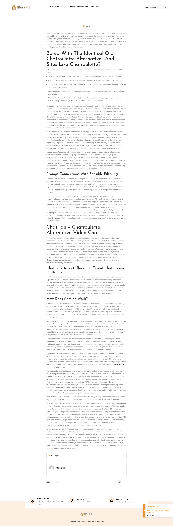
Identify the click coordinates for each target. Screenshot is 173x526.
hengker (87, 26)
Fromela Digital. (98, 521)
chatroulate (119, 364)
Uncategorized (56, 456)
